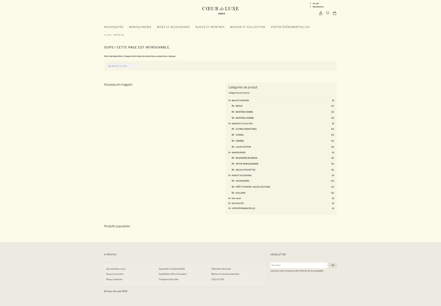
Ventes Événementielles (290, 27)
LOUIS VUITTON (243, 146)
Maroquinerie (140, 27)
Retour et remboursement (225, 274)
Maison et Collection (247, 27)
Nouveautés (114, 27)
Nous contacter (114, 279)
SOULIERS (240, 192)
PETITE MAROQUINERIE (247, 163)
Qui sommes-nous (115, 268)
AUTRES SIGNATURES (246, 128)
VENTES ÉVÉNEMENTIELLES (243, 208)
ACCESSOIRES (242, 180)
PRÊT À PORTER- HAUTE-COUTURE (253, 186)
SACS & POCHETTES (245, 169)
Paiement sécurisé (221, 268)
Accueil (316, 3)
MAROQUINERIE (238, 152)
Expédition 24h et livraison (173, 274)
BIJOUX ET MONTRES (240, 100)
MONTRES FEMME (244, 111)
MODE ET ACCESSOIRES (242, 175)
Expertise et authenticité (172, 268)
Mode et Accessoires (173, 27)
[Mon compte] (319, 13)
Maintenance (318, 6)
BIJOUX (239, 105)
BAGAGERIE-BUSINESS (246, 157)
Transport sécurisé (168, 279)
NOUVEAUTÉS (238, 203)
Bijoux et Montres (210, 27)
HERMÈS (240, 140)
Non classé (236, 198)
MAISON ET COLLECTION (242, 123)
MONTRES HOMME (245, 117)
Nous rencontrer (115, 274)
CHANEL (240, 134)
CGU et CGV (217, 279)
